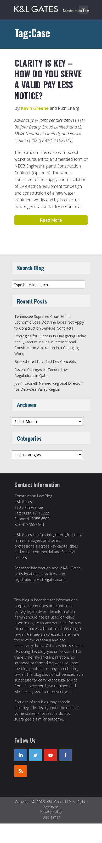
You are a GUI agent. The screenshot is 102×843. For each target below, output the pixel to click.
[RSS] (20, 771)
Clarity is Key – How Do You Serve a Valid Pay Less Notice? (48, 79)
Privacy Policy (51, 811)
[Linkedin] (20, 755)
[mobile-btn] (83, 9)
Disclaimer (51, 817)
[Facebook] (65, 755)
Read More (51, 220)
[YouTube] (50, 755)
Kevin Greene (35, 108)
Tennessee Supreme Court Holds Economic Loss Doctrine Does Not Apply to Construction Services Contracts (49, 322)
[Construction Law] (52, 8)
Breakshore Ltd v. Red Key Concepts (45, 361)
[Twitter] (35, 755)
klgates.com (54, 579)
